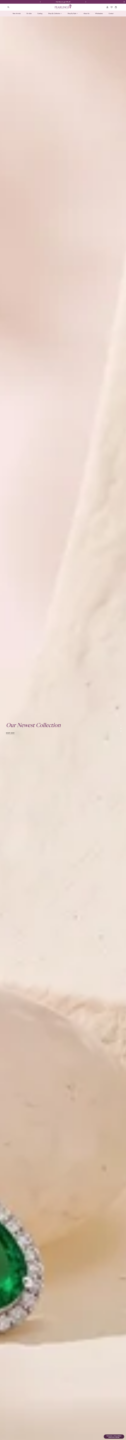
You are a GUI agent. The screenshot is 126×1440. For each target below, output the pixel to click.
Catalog (39, 13)
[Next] (85, 2)
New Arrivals (17, 13)
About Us (86, 13)
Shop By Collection (54, 13)
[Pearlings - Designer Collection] (63, 7)
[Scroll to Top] (122, 1430)
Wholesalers (99, 13)
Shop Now (63, 1430)
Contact (111, 13)
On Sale (29, 13)
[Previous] (40, 2)
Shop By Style (72, 13)
